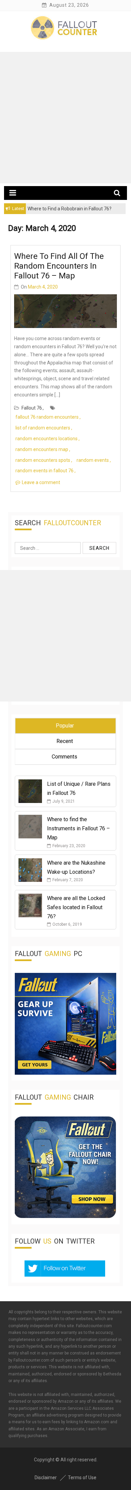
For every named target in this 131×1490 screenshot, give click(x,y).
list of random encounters (42, 427)
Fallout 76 (31, 408)
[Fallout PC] (65, 1073)
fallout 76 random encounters (47, 417)
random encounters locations (46, 438)
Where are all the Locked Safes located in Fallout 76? (76, 907)
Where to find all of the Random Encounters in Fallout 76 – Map (59, 265)
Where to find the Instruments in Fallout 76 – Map (78, 828)
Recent (64, 741)
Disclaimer (46, 1477)
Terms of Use (82, 1477)
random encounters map (41, 449)
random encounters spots (42, 460)
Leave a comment (41, 482)
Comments (64, 756)
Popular (65, 725)
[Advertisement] (65, 117)
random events (93, 460)
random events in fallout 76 (44, 470)
